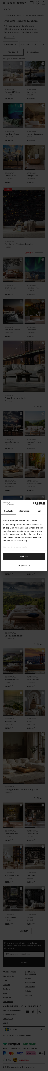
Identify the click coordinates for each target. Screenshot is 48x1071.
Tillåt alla (24, 556)
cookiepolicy (22, 547)
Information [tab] (24, 511)
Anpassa (22, 565)
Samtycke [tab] (8, 511)
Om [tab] (39, 511)
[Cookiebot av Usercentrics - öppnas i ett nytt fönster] (34, 503)
